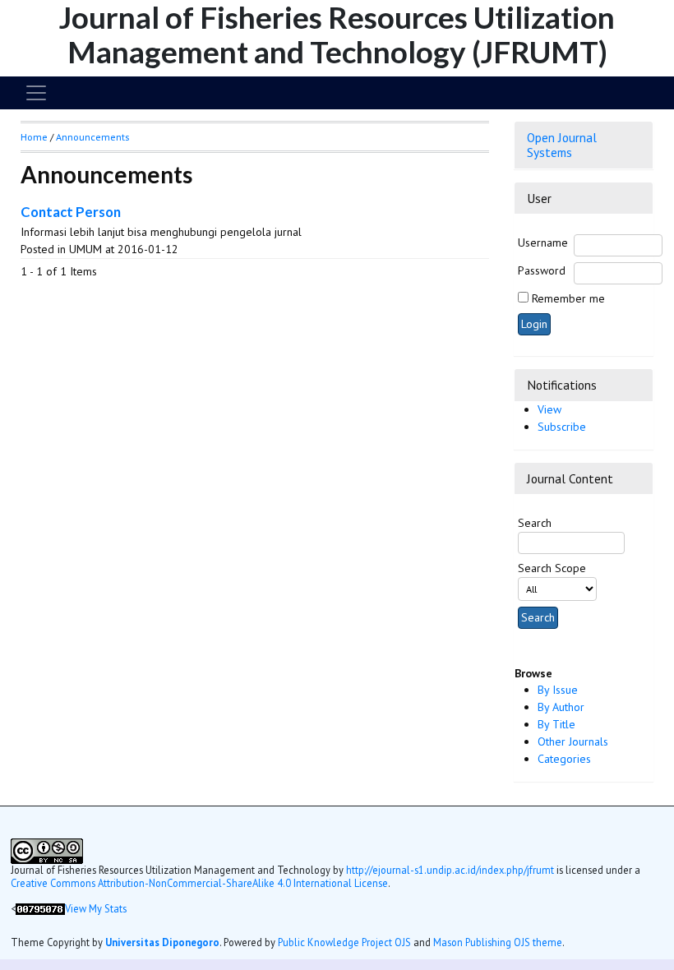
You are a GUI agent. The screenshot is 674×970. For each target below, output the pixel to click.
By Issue (558, 689)
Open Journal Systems (562, 144)
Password (542, 270)
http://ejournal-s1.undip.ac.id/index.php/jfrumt (450, 869)
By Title (556, 724)
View (549, 409)
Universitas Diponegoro (162, 942)
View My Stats (96, 908)
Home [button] (34, 137)
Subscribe (562, 426)
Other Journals (573, 741)
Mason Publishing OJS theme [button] (497, 942)
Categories (564, 758)
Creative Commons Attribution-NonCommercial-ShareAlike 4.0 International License (199, 882)
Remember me (568, 298)
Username (543, 242)
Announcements (92, 137)
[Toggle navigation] (36, 92)
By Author (561, 707)
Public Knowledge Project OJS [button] (344, 942)
